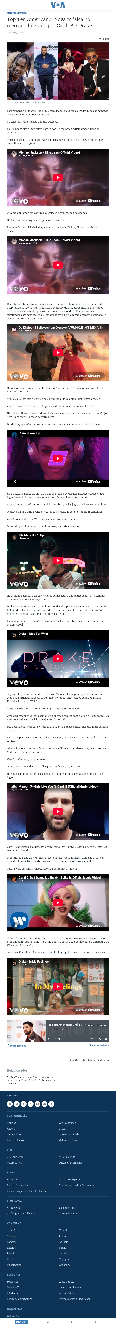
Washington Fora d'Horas (21, 1213)
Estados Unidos (15, 1140)
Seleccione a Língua (70, 1287)
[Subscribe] (44, 1104)
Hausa (10, 1259)
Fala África (13, 1179)
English (11, 1247)
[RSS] (51, 1104)
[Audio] (48, 1322)
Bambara (12, 1242)
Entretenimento (17, 13)
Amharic (11, 1236)
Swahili (63, 1236)
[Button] (104, 39)
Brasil (62, 1128)
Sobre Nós (12, 1281)
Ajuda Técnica (66, 1281)
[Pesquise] (96, 1322)
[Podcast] (37, 1104)
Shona (62, 1247)
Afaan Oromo (14, 1230)
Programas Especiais (70, 1179)
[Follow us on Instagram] (23, 1104)
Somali (63, 1253)
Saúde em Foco (67, 1208)
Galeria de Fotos (68, 1140)
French (11, 1253)
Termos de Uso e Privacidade (74, 1299)
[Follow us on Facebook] (10, 1104)
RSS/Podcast (13, 1293)
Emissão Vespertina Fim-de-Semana (27, 1191)
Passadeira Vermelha (70, 1162)
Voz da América (60, 1029)
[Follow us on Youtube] (17, 1104)
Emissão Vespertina (17, 1185)
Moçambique (14, 1134)
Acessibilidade (67, 1293)
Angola (11, 1128)
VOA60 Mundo (67, 1157)
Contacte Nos (14, 1287)
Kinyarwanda (14, 1265)
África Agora (14, 1208)
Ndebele (63, 1242)
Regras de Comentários (19, 1299)
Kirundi (63, 1230)
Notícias (11, 1123)
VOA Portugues (15, 1157)
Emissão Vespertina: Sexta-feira (77, 1185)
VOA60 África (14, 1162)
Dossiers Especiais (69, 1134)
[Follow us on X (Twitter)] (30, 1104)
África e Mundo (67, 1123)
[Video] (72, 1322)
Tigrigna (64, 1259)
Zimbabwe (65, 1265)
